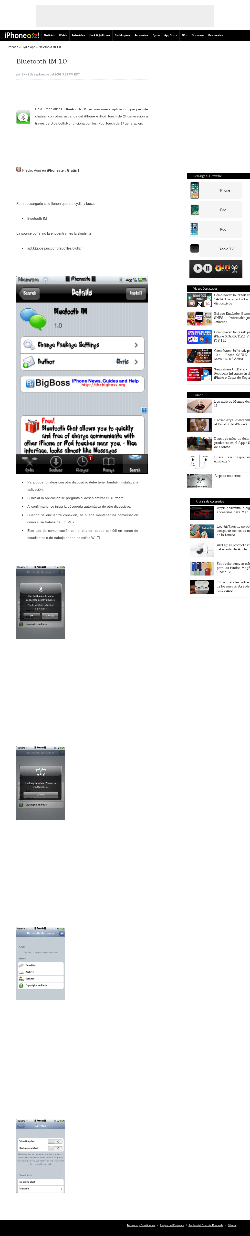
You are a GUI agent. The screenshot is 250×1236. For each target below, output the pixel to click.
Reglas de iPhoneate (172, 1225)
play (198, 268)
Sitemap (232, 1225)
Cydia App (28, 47)
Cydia (156, 35)
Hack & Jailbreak (99, 35)
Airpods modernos (227, 476)
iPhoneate (22, 35)
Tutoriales (78, 35)
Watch (63, 35)
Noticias (49, 35)
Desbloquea (122, 35)
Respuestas (215, 35)
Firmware (197, 35)
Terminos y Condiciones (141, 1225)
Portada (13, 47)
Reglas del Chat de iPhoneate (205, 1225)
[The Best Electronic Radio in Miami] (222, 269)
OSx (184, 35)
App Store (170, 35)
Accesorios (141, 35)
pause (208, 268)
